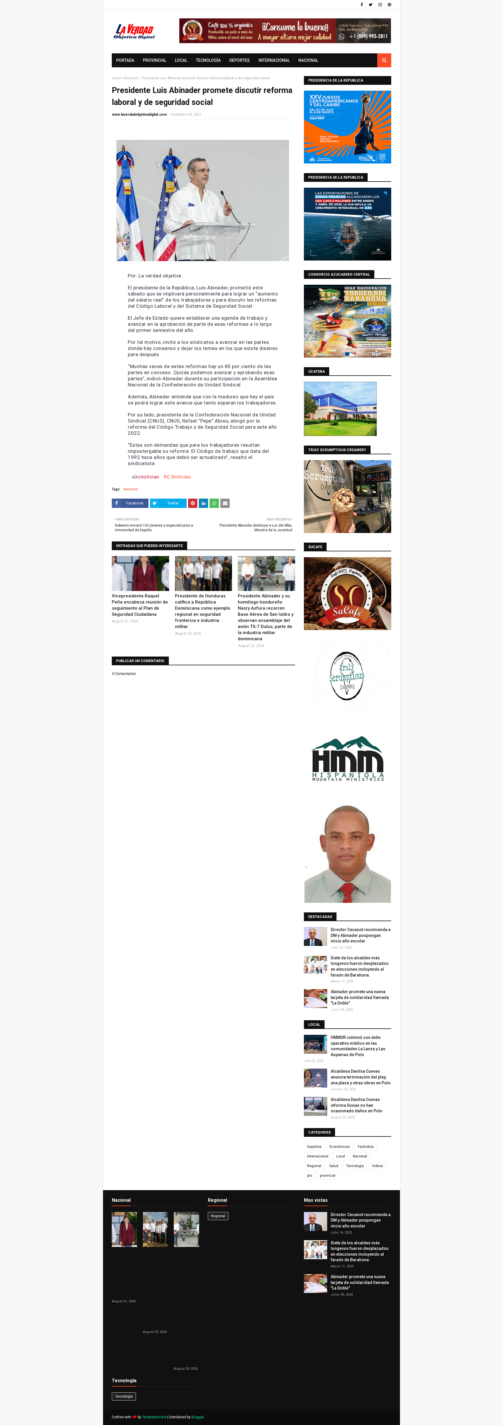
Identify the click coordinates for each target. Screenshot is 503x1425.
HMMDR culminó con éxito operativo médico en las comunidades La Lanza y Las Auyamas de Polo (358, 1046)
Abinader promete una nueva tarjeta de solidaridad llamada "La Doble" (360, 997)
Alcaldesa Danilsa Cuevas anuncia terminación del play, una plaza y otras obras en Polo (361, 1077)
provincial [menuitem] (154, 60)
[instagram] (380, 4)
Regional (314, 1166)
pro (309, 1176)
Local (340, 1156)
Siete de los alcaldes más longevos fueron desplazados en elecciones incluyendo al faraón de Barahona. (360, 966)
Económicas (340, 1147)
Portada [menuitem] (125, 60)
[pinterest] (388, 4)
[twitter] (370, 4)
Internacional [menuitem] (274, 60)
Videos (377, 1166)
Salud (333, 1166)
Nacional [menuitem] (308, 60)
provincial (327, 1176)
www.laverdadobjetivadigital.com (139, 114)
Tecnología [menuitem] (208, 60)
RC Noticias (177, 477)
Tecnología (355, 1166)
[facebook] (361, 4)
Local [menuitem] (181, 60)
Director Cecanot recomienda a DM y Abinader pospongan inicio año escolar (361, 935)
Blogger (198, 1417)
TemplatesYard (154, 1417)
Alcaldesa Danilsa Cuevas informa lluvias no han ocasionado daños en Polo (356, 1105)
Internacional (317, 1156)
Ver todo (189, 1201)
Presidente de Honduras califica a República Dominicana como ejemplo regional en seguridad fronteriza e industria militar (202, 611)
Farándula (366, 1147)
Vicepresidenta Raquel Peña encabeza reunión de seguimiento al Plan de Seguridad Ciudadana (140, 605)
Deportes (314, 1147)
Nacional (130, 78)
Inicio (116, 78)
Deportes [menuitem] (239, 60)
